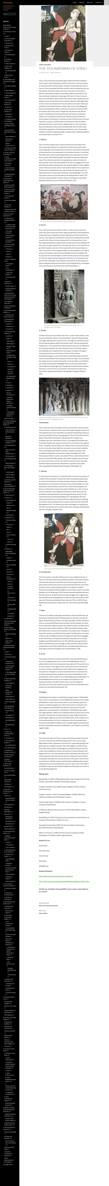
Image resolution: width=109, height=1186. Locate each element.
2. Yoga (7, 338)
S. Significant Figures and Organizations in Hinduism (9, 1109)
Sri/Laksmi (9, 574)
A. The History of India (9, 31)
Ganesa (8, 503)
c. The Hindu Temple (10, 657)
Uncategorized (7, 1164)
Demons (7, 638)
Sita (7, 529)
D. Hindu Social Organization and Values (8, 180)
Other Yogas (9, 343)
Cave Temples (9, 683)
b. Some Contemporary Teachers (8, 1098)
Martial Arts (7, 807)
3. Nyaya (7, 382)
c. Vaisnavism (8, 517)
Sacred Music (9, 824)
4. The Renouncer (10, 277)
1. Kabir (7, 842)
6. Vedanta (8, 390)
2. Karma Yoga (9, 474)
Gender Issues (9, 286)
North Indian (9, 696)
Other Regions (8, 1015)
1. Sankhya (8, 336)
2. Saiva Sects (9, 515)
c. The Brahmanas (9, 93)
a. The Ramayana (9, 427)
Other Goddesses (11, 565)
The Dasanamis (11, 974)
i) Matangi (10, 613)
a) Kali (9, 581)
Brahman (8, 107)
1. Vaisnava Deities (10, 520)
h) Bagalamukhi (11, 609)
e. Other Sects (8, 618)
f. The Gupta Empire (9, 54)
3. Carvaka (8, 329)
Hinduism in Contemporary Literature (8, 1153)
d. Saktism (7, 549)
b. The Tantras (8, 738)
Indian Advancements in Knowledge (9, 1160)
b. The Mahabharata (9, 445)
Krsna (9, 539)
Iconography (9, 715)
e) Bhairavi (10, 597)
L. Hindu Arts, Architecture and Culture (8, 791)
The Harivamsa (9, 456)
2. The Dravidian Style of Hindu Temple (9, 667)
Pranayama (10, 366)
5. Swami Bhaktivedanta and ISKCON (10, 1079)
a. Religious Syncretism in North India (9, 838)
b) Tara (9, 584)
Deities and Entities (10, 634)
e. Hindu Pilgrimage (9, 701)
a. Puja (6, 652)
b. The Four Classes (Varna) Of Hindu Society (9, 191)
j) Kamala (10, 616)
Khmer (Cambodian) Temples (9, 692)
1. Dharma (8, 249)
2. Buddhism (8, 326)
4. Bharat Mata (9, 874)
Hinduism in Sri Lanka (10, 1006)
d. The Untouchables (10, 200)
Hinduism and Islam (9, 1031)
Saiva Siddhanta (9, 745)
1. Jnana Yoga (9, 472)
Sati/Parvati (9, 505)
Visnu (8, 532)
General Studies (9, 136)
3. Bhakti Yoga (9, 477)
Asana (9, 361)
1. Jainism (8, 324)
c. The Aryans (8, 43)
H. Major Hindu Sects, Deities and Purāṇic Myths (9, 490)
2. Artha (7, 251)
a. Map (6, 36)
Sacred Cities (7, 826)
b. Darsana (7, 654)
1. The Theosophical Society (9, 923)
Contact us (99, 2)
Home (74, 2)
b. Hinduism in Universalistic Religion (8, 917)
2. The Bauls (8, 845)
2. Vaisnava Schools (10, 544)
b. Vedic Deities (8, 90)
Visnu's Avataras (45, 65)
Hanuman (9, 524)
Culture (6, 795)
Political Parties (9, 881)
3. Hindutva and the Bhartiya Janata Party (10, 870)
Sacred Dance (9, 821)
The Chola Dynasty (10, 70)
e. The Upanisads (9, 100)
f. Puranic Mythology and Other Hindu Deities (10, 623)
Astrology (8, 114)
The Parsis (7, 1046)
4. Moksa (7, 256)
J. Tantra (5, 729)
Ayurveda (8, 116)
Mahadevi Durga (11, 560)
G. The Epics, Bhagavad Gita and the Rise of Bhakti (9, 423)
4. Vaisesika (8, 385)
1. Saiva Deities (9, 500)
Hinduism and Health (10, 1132)
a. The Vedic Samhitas (10, 86)
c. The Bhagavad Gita (10, 458)
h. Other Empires (9, 63)
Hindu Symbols (8, 804)
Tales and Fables (8, 829)
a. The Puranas (8, 495)
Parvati (8, 569)
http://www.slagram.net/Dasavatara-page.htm (56, 876)
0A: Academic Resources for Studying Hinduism (9, 27)
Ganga (8, 558)
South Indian (8, 699)
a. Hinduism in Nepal (10, 888)
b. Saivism (7, 497)
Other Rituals (9, 717)
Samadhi (9, 369)
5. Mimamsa (8, 388)
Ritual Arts (7, 814)
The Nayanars (8, 786)
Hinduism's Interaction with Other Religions (8, 1041)
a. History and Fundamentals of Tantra (9, 733)
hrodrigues (56, 72)
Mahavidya (8, 2)
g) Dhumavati (11, 604)
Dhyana (9, 364)
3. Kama (7, 254)
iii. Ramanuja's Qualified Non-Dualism (10, 414)
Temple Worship (9, 724)
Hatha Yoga (9, 341)
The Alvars (7, 784)
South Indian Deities (9, 775)
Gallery (81, 2)
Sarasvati (8, 572)
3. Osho (7, 1070)
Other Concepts (8, 418)
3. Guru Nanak (9, 847)
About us (90, 2)
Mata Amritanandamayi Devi (48, 904)
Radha (8, 527)
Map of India (43, 912)
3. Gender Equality (10, 992)
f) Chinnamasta (11, 600)
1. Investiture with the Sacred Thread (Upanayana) (10, 226)
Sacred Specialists (10, 720)
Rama (9, 542)
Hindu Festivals (9, 710)
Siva (7, 508)
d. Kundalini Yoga (9, 747)
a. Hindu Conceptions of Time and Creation (10, 159)
